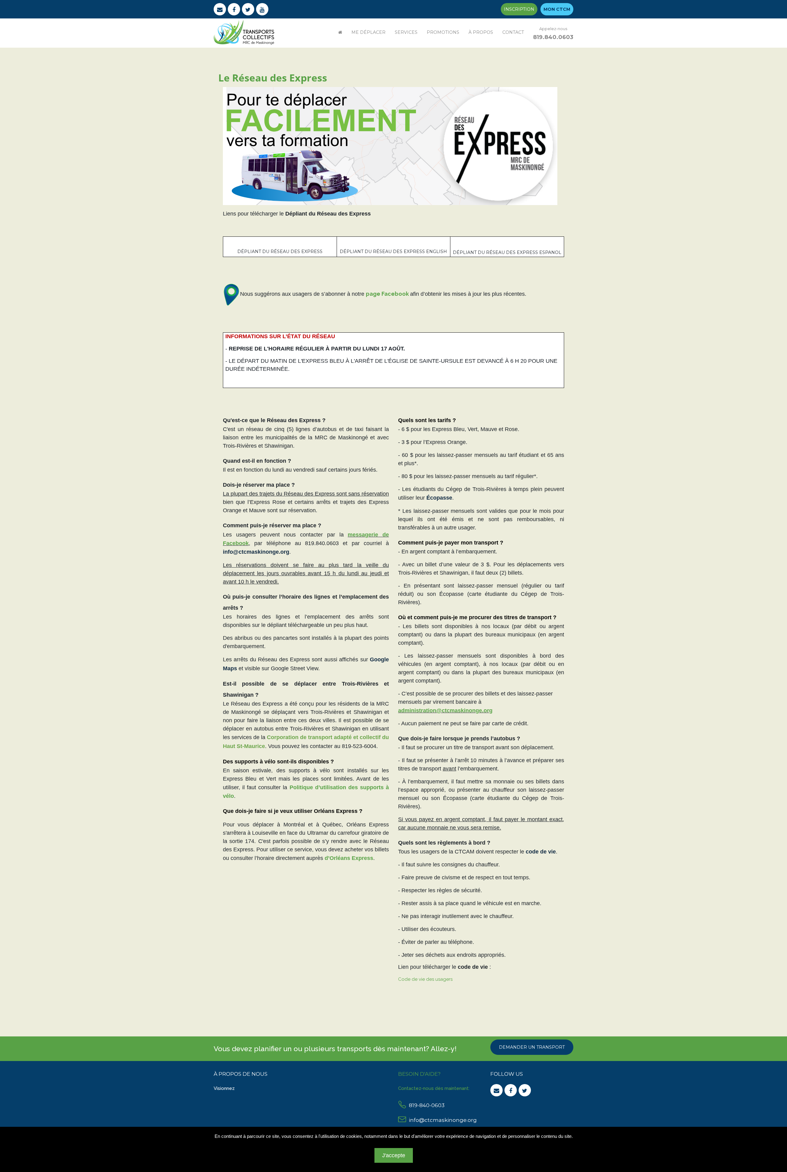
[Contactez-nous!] (220, 9)
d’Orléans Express (349, 858)
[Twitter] (248, 9)
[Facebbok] (234, 9)
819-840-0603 (427, 1105)
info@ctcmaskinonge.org (443, 1120)
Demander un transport (532, 1047)
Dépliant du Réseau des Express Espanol (507, 252)
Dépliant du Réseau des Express (279, 251)
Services (406, 32)
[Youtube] (262, 9)
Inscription (519, 9)
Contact (513, 32)
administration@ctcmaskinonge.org (445, 710)
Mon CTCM (557, 9)
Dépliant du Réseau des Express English (393, 251)
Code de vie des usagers (425, 979)
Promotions (443, 32)
